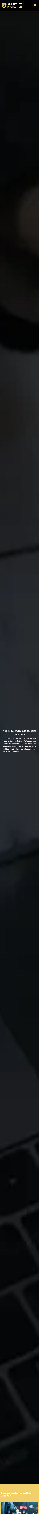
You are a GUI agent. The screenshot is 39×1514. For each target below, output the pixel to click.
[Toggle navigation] (35, 5)
